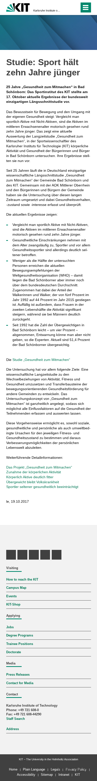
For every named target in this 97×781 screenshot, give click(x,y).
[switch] (67, 7)
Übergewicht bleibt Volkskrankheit (32, 482)
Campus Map (16, 588)
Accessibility (26, 775)
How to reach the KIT (22, 579)
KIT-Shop (13, 604)
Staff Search (15, 719)
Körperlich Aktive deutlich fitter (29, 477)
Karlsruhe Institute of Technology (47, 10)
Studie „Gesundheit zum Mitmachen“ (41, 360)
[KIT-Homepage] (18, 7)
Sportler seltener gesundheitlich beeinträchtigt (42, 487)
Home (13, 769)
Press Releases (18, 674)
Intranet (63, 775)
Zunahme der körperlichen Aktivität (33, 472)
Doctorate (13, 652)
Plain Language (34, 769)
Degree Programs (19, 635)
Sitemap (47, 775)
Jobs (10, 627)
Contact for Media (19, 683)
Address (12, 729)
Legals (55, 769)
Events (11, 596)
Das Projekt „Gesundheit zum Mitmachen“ (39, 467)
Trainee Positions (19, 644)
